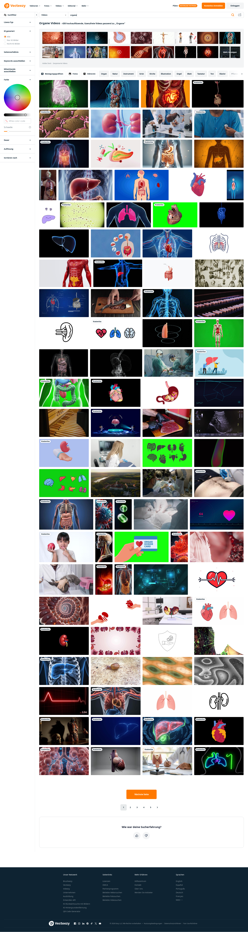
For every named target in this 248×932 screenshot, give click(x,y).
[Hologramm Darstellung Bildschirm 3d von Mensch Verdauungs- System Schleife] (116, 363)
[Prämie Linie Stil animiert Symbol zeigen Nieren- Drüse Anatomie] (64, 333)
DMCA (105, 885)
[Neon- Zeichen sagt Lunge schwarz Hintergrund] (219, 761)
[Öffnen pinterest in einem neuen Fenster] (87, 923)
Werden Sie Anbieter (144, 892)
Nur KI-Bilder (13, 40)
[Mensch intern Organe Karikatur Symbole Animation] (64, 483)
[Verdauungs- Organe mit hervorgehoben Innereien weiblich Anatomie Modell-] (165, 94)
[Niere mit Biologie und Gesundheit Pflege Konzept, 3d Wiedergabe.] (115, 124)
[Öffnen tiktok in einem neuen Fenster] (92, 923)
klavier (222, 74)
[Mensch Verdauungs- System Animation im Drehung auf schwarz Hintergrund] (218, 94)
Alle (8, 36)
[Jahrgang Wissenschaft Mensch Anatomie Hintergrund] (219, 273)
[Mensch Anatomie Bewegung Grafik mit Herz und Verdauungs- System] (64, 303)
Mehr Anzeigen (230, 52)
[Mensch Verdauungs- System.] (63, 363)
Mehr (84, 6)
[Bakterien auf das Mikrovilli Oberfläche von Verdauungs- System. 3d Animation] (64, 124)
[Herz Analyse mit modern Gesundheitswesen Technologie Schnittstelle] (161, 579)
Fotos (46, 6)
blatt (189, 74)
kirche (152, 74)
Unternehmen (69, 892)
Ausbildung (68, 896)
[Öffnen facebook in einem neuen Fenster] (75, 923)
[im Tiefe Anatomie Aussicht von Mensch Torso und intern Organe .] (123, 579)
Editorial (71, 6)
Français (179, 896)
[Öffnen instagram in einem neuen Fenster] (79, 923)
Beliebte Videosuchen (112, 900)
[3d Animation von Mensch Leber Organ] (64, 243)
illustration (166, 74)
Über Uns (139, 888)
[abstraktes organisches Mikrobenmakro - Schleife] (82, 214)
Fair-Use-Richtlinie (190, 923)
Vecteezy (67, 885)
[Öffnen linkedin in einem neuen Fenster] (83, 923)
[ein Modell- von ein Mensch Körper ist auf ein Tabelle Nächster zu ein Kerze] (64, 731)
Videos (59, 6)
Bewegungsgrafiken (54, 74)
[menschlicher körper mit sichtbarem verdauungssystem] (63, 94)
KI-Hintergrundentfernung (75, 907)
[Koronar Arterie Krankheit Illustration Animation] (219, 731)
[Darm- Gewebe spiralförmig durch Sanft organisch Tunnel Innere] (64, 611)
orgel (179, 74)
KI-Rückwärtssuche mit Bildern (76, 904)
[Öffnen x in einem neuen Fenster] (96, 923)
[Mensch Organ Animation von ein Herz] (198, 185)
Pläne (175, 5)
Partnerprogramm (110, 888)
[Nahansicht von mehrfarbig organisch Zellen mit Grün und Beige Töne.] (167, 671)
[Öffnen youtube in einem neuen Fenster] (100, 923)
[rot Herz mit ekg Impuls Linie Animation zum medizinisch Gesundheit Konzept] (217, 579)
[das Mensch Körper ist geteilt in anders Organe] (115, 243)
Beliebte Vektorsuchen (112, 892)
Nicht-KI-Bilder (13, 43)
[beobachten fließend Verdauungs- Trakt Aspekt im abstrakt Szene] (179, 547)
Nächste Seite (141, 794)
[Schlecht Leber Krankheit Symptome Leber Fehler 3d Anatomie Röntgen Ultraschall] (117, 273)
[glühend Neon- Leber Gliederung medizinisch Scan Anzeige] (115, 731)
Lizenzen (106, 881)
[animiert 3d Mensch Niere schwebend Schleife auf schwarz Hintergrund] (64, 641)
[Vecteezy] (15, 5)
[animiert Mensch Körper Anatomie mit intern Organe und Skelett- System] (85, 185)
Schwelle (8, 127)
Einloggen (235, 5)
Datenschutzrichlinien (172, 923)
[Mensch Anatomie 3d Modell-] (219, 333)
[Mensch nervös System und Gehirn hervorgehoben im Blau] (167, 303)
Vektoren (34, 6)
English (179, 881)
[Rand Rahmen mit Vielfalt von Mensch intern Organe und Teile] (115, 641)
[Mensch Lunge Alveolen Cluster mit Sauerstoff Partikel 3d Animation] (64, 761)
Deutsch (179, 892)
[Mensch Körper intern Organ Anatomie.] (219, 641)
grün (141, 74)
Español (179, 885)
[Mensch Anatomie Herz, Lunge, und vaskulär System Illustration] (116, 701)
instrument (128, 74)
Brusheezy (67, 881)
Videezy (66, 888)
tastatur (201, 74)
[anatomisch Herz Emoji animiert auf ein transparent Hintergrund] (115, 393)
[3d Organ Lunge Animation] (128, 214)
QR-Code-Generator (71, 911)
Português (180, 888)
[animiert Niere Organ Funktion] (219, 701)
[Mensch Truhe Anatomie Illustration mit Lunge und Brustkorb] (219, 243)
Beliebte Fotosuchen (111, 896)
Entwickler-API (69, 900)
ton (212, 74)
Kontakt (138, 885)
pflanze (234, 74)
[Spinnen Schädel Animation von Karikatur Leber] (48, 214)
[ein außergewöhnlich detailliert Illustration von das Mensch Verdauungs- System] (167, 154)
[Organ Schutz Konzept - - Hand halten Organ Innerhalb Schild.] (167, 641)
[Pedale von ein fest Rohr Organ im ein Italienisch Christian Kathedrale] (64, 423)
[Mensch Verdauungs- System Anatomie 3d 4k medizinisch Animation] (66, 514)
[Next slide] (240, 74)
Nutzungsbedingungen (153, 923)
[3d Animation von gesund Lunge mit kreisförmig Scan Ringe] (167, 333)
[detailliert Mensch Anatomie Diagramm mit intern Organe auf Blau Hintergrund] (142, 185)
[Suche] (232, 15)
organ (104, 74)
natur (115, 74)
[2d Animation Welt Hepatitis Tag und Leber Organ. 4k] (219, 363)
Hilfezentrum (140, 881)
